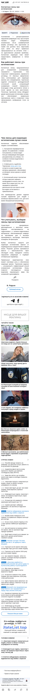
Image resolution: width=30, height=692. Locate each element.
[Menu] (27, 689)
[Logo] (4, 2)
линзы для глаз (15, 166)
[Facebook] (18, 302)
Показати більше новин (15, 613)
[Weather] (15, 689)
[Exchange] (21, 689)
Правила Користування (11, 673)
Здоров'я (4, 32)
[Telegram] (13, 302)
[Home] (3, 689)
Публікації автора (15, 289)
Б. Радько (11, 286)
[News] (9, 689)
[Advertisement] (15, 120)
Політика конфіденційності (12, 670)
